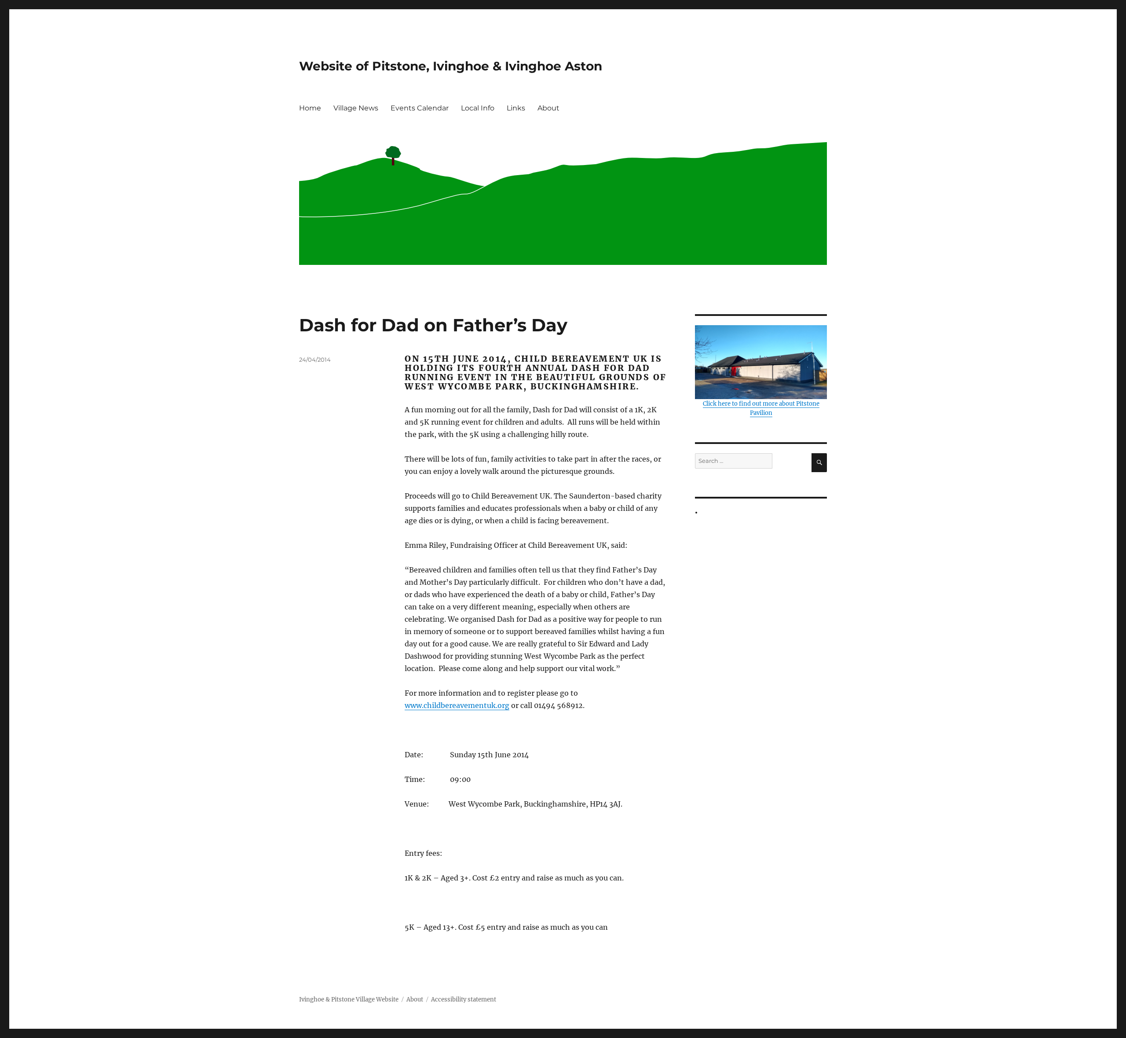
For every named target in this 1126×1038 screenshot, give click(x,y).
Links (516, 108)
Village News (355, 108)
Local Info (477, 108)
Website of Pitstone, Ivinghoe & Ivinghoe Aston (450, 66)
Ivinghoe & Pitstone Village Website (348, 999)
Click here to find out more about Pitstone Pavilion (761, 408)
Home (310, 108)
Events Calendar (420, 108)
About (548, 108)
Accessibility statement (463, 999)
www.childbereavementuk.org (457, 705)
